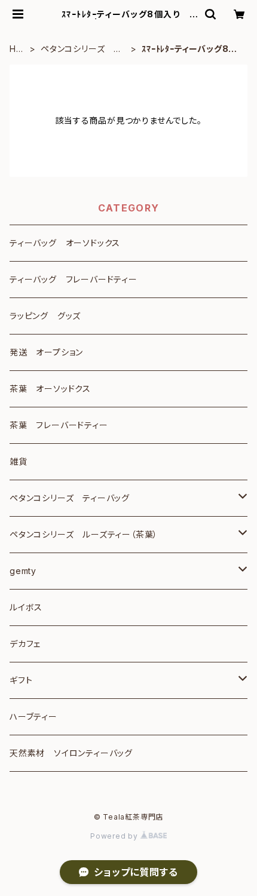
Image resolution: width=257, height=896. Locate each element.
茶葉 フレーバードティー (59, 425)
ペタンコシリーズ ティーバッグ (81, 49)
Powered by (115, 835)
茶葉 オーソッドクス (50, 388)
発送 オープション (46, 352)
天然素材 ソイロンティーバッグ (71, 753)
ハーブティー (33, 716)
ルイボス (26, 607)
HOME (16, 49)
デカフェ (25, 644)
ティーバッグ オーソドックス (65, 243)
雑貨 (18, 461)
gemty (23, 571)
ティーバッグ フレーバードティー (73, 279)
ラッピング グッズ (45, 316)
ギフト (21, 680)
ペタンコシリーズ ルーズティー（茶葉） (84, 534)
